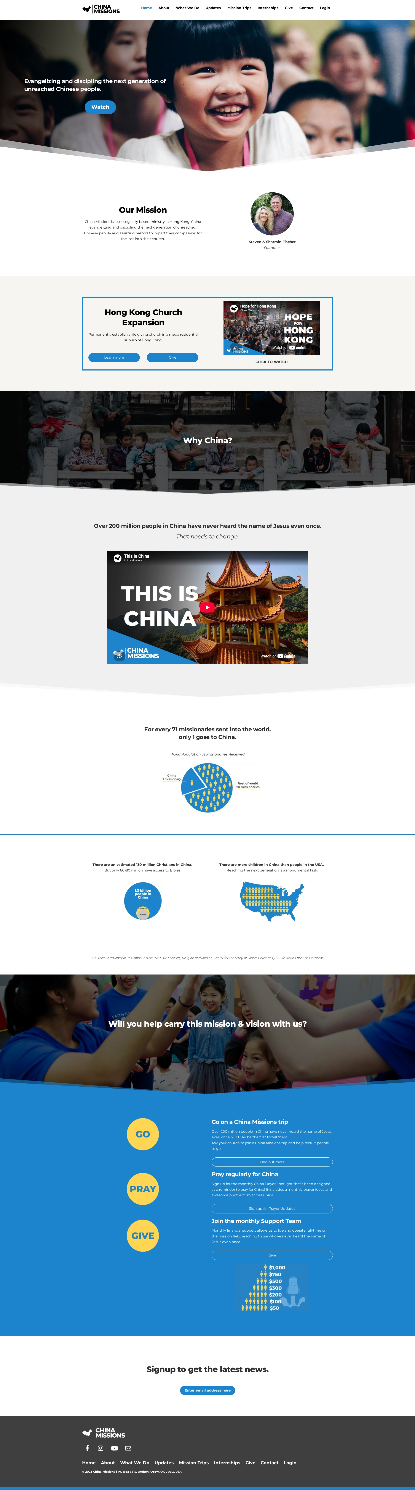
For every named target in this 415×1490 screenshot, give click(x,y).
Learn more (114, 357)
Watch (100, 107)
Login (325, 8)
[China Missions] (101, 11)
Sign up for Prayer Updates (272, 1208)
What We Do (187, 8)
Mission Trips (239, 8)
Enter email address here (208, 1390)
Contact (306, 8)
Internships (268, 8)
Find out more (272, 1162)
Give (289, 8)
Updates (213, 8)
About (163, 8)
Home (146, 8)
